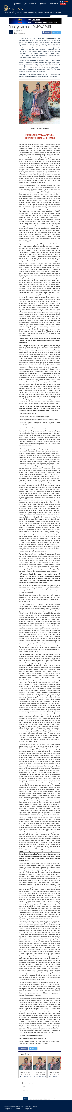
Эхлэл (6, 13)
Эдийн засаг (18, 13)
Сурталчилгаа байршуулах (10, 1106)
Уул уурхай (31, 13)
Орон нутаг (58, 13)
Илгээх (25, 1099)
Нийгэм (25, 13)
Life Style (46, 13)
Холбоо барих (20, 1106)
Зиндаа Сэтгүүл (54, 4)
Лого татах (35, 1106)
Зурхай (52, 13)
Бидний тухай (28, 1106)
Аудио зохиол (44, 4)
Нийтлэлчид (18, 4)
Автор (15, 30)
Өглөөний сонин (33, 4)
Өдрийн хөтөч (39, 13)
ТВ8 (26, 4)
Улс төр (11, 13)
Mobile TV (63, 4)
